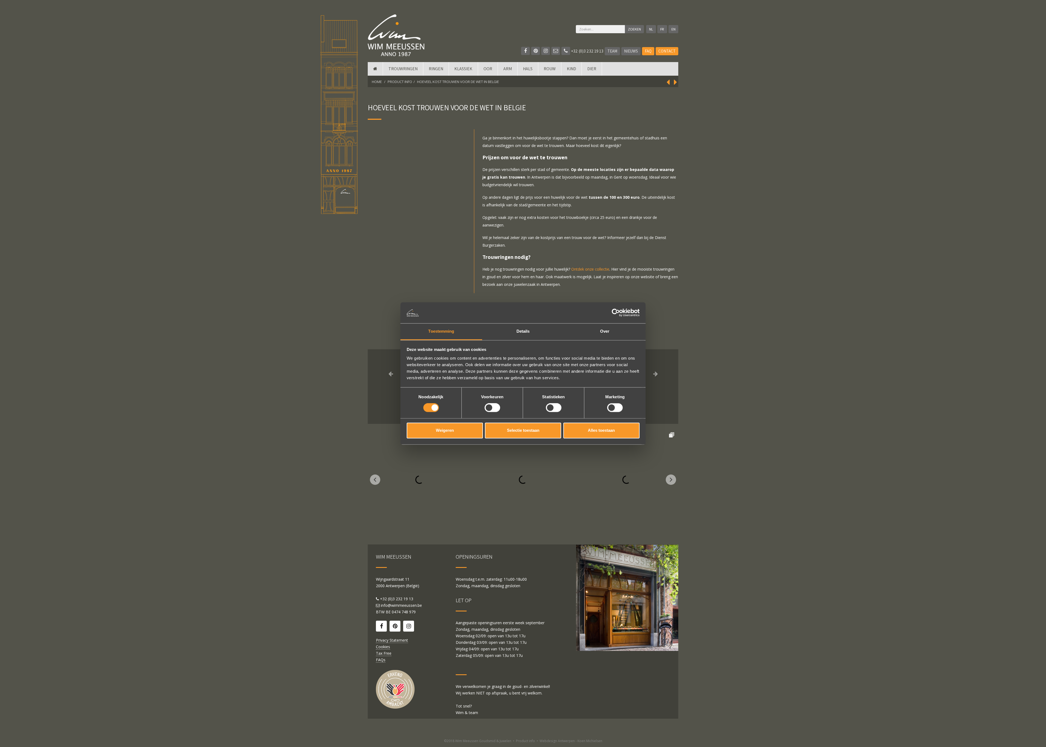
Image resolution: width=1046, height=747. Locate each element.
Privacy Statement (392, 640)
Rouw (550, 69)
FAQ (648, 51)
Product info (525, 741)
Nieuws (631, 51)
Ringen (436, 69)
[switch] (492, 407)
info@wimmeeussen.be (401, 605)
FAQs (380, 659)
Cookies (383, 646)
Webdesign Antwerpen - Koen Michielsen (571, 741)
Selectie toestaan (523, 430)
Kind (571, 69)
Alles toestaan (601, 430)
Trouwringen (403, 69)
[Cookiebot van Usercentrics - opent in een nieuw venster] (616, 313)
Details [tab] (523, 331)
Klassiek (463, 69)
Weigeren (445, 430)
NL (651, 29)
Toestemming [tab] (441, 331)
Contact (667, 51)
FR (662, 29)
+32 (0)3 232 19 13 (586, 51)
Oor (488, 69)
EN (673, 29)
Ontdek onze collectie (590, 269)
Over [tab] (604, 331)
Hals (528, 69)
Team (612, 51)
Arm (507, 69)
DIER (591, 69)
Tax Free (383, 653)
